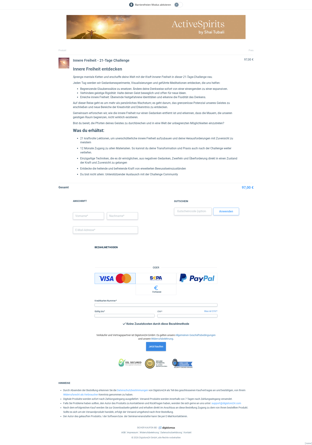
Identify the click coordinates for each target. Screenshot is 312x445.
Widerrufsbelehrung (162, 338)
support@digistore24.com (226, 403)
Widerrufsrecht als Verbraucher (80, 394)
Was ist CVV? (210, 311)
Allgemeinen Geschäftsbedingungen (195, 335)
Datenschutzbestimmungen (132, 390)
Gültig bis (99, 311)
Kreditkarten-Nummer (105, 300)
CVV (159, 311)
